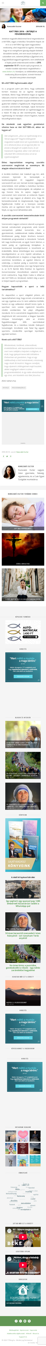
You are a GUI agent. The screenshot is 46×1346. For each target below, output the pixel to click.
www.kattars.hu (9, 71)
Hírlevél (28, 1333)
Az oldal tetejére (35, 1343)
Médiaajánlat (14, 1330)
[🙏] (10, 1148)
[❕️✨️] (35, 1148)
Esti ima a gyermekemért (22, 528)
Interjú (6, 388)
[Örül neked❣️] (10, 1136)
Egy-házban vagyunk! (14, 1303)
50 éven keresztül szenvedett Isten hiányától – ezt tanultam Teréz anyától (21, 805)
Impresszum (24, 1330)
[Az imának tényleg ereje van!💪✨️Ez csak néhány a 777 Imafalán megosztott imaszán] (35, 1160)
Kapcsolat (33, 1330)
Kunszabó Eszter (14, 26)
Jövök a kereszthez (23, 564)
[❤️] (22, 1148)
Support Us (23, 1337)
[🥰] (22, 1136)
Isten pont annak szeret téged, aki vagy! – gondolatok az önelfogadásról (22, 744)
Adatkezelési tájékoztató (16, 1333)
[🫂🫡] (10, 1160)
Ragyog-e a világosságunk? (16, 1002)
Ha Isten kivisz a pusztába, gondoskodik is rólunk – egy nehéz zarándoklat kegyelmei (22, 775)
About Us (36, 1333)
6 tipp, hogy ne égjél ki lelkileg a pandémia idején (23, 599)
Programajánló (19, 388)
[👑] (22, 1160)
